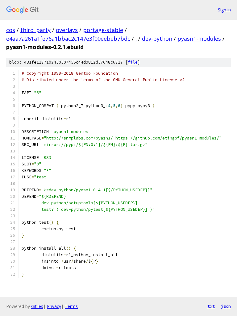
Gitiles (37, 306)
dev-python (157, 38)
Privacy (54, 306)
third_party (35, 30)
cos (10, 30)
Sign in (224, 10)
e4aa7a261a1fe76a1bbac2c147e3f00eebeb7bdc (68, 38)
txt (211, 306)
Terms (71, 306)
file (133, 62)
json (226, 306)
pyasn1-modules (199, 38)
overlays (67, 30)
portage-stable (103, 30)
